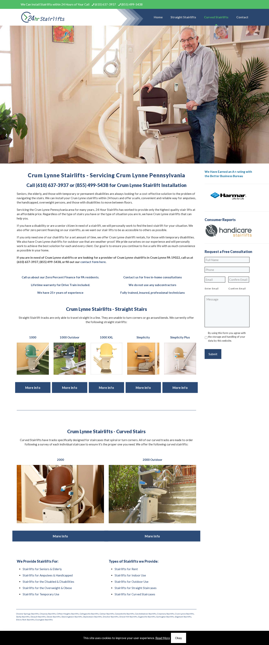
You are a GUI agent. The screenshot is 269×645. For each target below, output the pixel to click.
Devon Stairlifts (54, 616)
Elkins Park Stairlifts (25, 619)
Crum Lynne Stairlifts (184, 613)
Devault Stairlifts (38, 616)
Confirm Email (237, 288)
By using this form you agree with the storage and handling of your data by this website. (227, 336)
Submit (213, 354)
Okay (178, 638)
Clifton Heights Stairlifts (68, 613)
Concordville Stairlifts (124, 613)
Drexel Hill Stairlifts (128, 616)
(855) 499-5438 (132, 4)
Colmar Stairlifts (107, 613)
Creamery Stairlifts (165, 613)
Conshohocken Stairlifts (145, 613)
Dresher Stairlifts (111, 616)
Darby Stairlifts (23, 616)
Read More (162, 638)
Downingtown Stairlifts (71, 616)
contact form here (93, 262)
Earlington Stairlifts (165, 616)
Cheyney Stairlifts (48, 613)
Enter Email (212, 288)
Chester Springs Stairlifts (27, 613)
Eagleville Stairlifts (147, 616)
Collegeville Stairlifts (89, 613)
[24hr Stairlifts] (43, 17)
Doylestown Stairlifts (92, 616)
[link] (33, 359)
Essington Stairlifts (44, 619)
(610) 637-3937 (105, 4)
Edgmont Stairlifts (183, 616)
